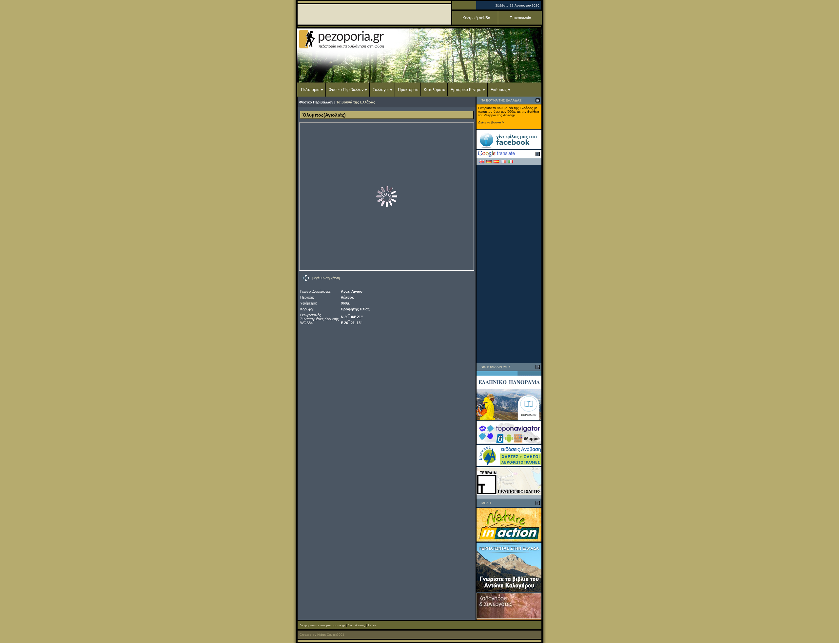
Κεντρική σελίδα (476, 18)
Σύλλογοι (381, 89)
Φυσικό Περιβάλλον (346, 89)
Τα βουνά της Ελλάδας (355, 102)
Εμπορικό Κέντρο (466, 89)
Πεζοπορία (310, 89)
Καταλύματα (434, 89)
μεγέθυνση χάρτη (326, 278)
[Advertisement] (509, 264)
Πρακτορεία (408, 89)
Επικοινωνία (520, 18)
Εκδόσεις (499, 89)
